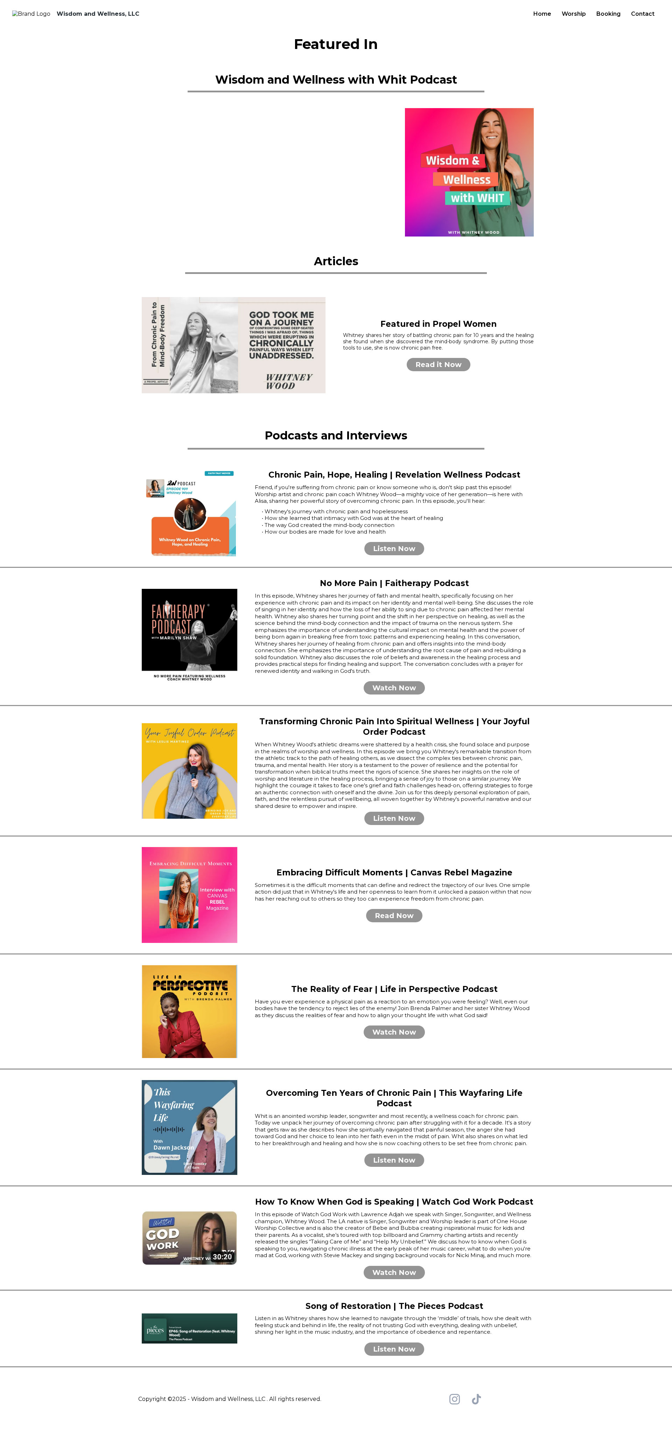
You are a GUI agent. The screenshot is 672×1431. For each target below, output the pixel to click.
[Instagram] (454, 1399)
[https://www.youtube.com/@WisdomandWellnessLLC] (187, 172)
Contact (642, 13)
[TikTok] (476, 1399)
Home (542, 13)
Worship (574, 13)
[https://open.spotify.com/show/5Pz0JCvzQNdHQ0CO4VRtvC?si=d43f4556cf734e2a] (364, 172)
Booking (608, 13)
